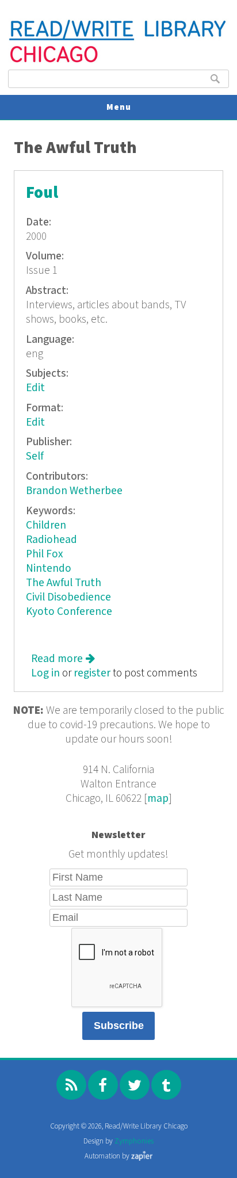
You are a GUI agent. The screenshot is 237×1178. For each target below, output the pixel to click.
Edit (35, 388)
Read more (63, 659)
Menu (118, 107)
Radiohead (51, 540)
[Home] (118, 61)
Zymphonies (134, 1141)
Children (46, 525)
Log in (45, 673)
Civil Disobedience (68, 597)
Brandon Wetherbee (74, 491)
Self (35, 456)
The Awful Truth (63, 583)
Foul (42, 193)
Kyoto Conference (69, 612)
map (158, 798)
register (92, 673)
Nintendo (48, 568)
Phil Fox (44, 554)
